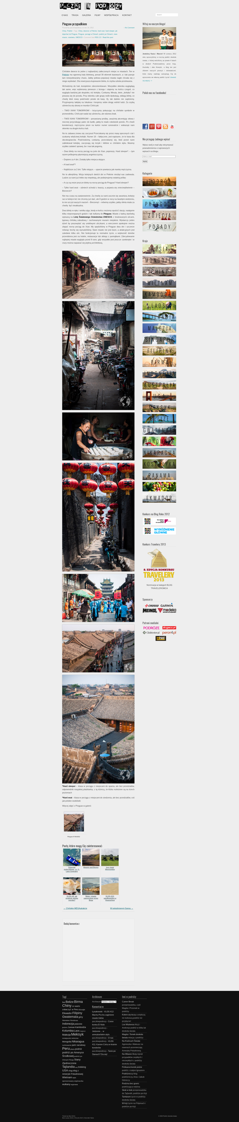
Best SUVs (72, 1116)
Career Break (128, 1002)
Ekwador (67, 1013)
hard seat (101, 31)
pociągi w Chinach (91, 34)
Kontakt (127, 15)
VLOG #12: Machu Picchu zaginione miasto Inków (103, 1015)
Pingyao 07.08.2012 (73, 836)
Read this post (108, 37)
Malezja (66, 1034)
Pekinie (65, 75)
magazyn (83, 1031)
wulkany (66, 1084)
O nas (65, 15)
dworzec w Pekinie (90, 31)
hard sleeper (110, 31)
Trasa (75, 15)
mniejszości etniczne (70, 1038)
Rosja (71, 1060)
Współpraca (111, 15)
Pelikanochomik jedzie (132, 1067)
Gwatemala (70, 1016)
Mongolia (66, 1041)
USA (65, 1070)
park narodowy (79, 1045)
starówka (71, 37)
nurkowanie (66, 1045)
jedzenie (78, 1024)
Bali (63, 1002)
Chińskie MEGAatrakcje (75, 908)
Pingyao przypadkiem (74, 23)
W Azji (125, 1103)
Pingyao (81, 34)
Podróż (69, 31)
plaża (72, 1049)
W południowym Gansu (121, 908)
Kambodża (80, 1027)
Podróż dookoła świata (170, 1116)
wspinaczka (78, 1081)
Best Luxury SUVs (67, 1118)
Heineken (66, 1020)
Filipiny (77, 1013)
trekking (82, 1067)
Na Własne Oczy (129, 1054)
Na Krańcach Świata (131, 1041)
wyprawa (74, 1084)
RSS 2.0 (98, 37)
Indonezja (68, 1023)
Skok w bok (127, 1090)
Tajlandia (68, 1066)
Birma (78, 1002)
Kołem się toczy (129, 1015)
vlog (70, 1071)
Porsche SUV (79, 1118)
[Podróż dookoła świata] (78, 6)
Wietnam (67, 1077)
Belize (70, 1001)
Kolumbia (68, 1030)
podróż (78, 1049)
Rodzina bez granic (130, 1083)
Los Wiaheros (128, 1024)
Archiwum (96, 1002)
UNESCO (79, 37)
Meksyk (77, 1034)
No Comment (129, 28)
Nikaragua (78, 1041)
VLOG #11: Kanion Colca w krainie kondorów (104, 1044)
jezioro (64, 1027)
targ (76, 1067)
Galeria (86, 15)
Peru (66, 1048)
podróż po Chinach (106, 34)
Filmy (97, 15)
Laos (76, 1030)
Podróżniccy (127, 1074)
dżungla (82, 1010)
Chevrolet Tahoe (89, 1118)
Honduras (74, 1020)
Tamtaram (126, 1097)
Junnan (71, 1027)
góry (81, 1017)
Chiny (64, 31)
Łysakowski (97, 1012)
